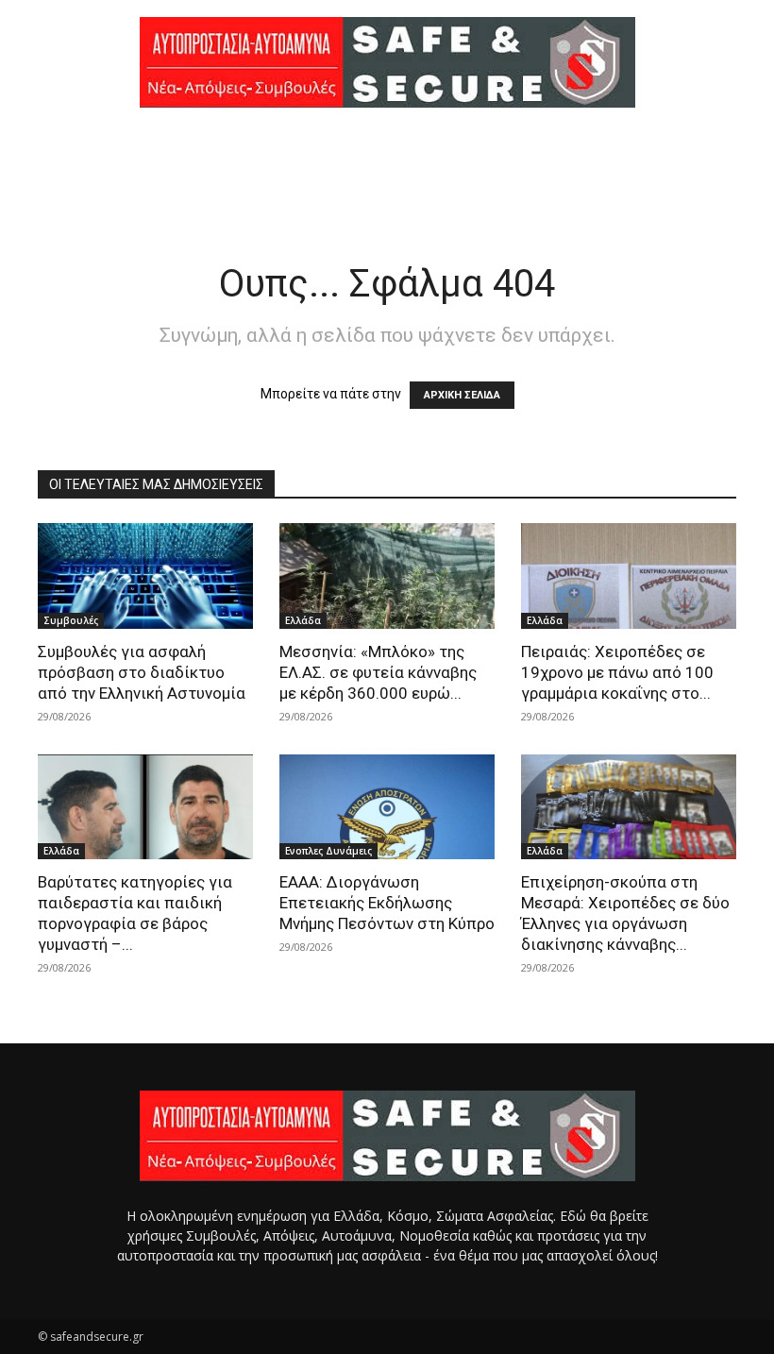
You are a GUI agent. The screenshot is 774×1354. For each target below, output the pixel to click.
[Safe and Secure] (387, 62)
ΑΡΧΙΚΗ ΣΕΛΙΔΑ (462, 395)
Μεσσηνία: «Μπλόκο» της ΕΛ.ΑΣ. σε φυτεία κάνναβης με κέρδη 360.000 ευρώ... (378, 672)
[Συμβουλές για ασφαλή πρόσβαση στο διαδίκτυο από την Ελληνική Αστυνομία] (145, 576)
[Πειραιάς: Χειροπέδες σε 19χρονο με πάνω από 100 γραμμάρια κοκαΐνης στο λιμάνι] (628, 576)
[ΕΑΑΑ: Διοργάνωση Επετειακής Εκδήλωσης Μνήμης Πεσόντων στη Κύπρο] (387, 807)
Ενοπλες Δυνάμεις (328, 850)
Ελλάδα (303, 620)
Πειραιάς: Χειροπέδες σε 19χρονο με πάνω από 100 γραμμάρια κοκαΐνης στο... (617, 672)
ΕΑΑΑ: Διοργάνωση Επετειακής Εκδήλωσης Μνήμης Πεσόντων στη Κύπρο (387, 902)
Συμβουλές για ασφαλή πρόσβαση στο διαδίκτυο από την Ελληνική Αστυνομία (141, 672)
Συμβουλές (70, 620)
